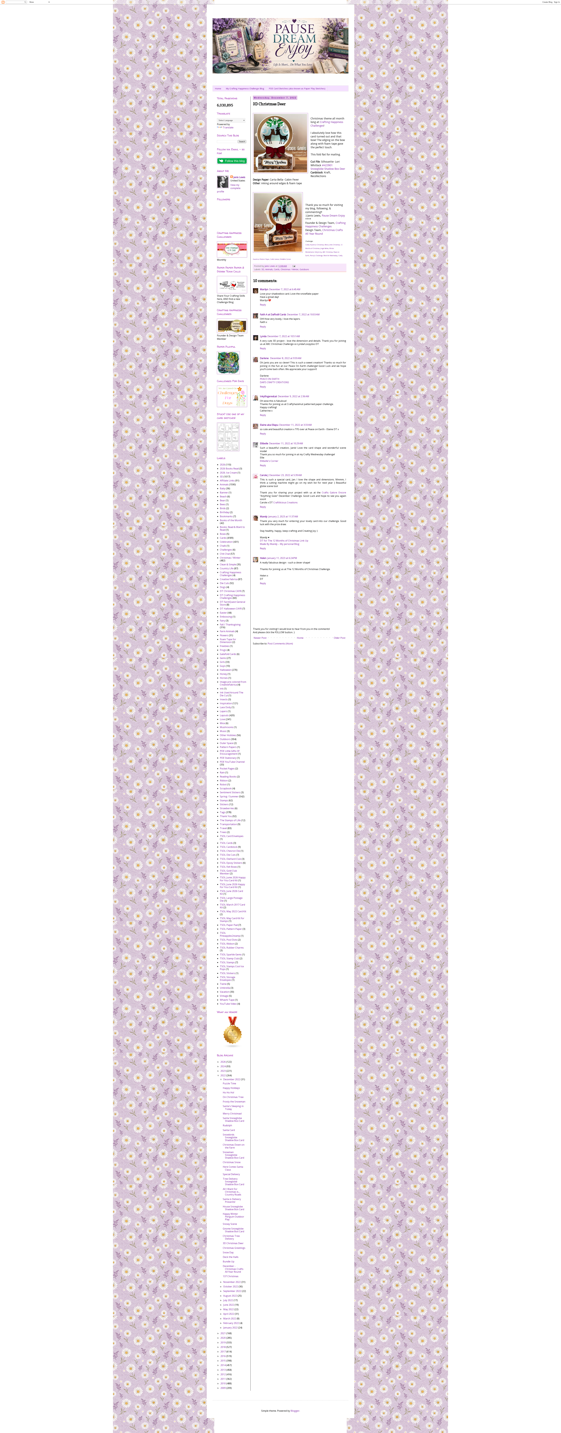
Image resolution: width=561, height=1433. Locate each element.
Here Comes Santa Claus (233, 1168)
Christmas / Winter (289, 269)
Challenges (226, 549)
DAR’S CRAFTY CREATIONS (274, 382)
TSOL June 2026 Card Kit (231, 892)
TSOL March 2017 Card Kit (232, 906)
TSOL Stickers (227, 973)
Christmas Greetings (234, 1248)
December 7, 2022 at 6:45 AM (284, 289)
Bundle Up (228, 1261)
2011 (223, 1379)
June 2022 (229, 1304)
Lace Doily (225, 707)
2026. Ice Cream (228, 472)
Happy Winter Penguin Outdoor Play (233, 1216)
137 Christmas (230, 1276)
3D (262, 269)
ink (221, 688)
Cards (276, 269)
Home (218, 88)
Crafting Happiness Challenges (325, 224)
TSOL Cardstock (228, 847)
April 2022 (229, 1313)
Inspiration (226, 703)
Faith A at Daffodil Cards (273, 314)
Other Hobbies (228, 735)
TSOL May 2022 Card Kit (233, 911)
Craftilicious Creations (285, 502)
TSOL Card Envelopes (231, 836)
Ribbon (224, 780)
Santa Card (229, 1130)
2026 (222, 464)
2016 (223, 1356)
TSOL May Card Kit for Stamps (232, 920)
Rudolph (227, 1125)
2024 (223, 1066)
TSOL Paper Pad (229, 925)
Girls (222, 662)
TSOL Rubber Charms (232, 947)
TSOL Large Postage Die (231, 899)
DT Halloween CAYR (231, 608)
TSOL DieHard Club (230, 859)
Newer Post (260, 637)
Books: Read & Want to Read (232, 528)
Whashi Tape (227, 999)
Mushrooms (226, 727)
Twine (223, 983)
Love (222, 719)
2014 (223, 1365)
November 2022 (232, 1282)
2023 (223, 1070)
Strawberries (227, 808)
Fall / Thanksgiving (230, 624)
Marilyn (264, 289)
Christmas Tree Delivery (231, 1237)
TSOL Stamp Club (229, 958)
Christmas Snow (231, 1162)
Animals (269, 269)
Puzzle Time (229, 1083)
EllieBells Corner (285, 259)
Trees (223, 832)
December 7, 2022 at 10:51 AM (283, 336)
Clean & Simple (228, 564)
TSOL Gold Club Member (228, 872)
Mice (222, 723)
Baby (222, 488)
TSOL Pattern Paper (231, 929)
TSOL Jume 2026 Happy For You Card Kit (233, 879)
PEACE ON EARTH (269, 379)
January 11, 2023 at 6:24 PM (282, 558)
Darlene (264, 358)
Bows (223, 534)
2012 (223, 1374)
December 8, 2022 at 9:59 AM (285, 358)
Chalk (223, 545)
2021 (223, 1333)
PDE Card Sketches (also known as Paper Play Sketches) (297, 88)
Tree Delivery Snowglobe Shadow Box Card (233, 1181)
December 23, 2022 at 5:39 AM (285, 475)
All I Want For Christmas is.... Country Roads (232, 1191)
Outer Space (226, 743)
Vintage (224, 995)
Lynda (263, 336)
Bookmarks (226, 516)
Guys (222, 666)
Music (223, 731)
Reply (263, 304)
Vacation (224, 991)
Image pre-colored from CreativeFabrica (233, 683)
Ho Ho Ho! (228, 1092)
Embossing (226, 616)
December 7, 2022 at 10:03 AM (303, 314)
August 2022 (230, 1295)
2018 (223, 1347)
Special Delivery (231, 1174)
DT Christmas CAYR (230, 591)
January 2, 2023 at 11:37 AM (283, 516)
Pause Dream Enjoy (333, 215)
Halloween (225, 669)
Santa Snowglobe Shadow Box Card (233, 1119)
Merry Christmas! (232, 1113)
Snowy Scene (230, 1224)
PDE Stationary (228, 757)
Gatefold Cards (228, 654)
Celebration (226, 541)
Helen (263, 558)
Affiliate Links (227, 480)
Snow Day (228, 1252)
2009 (223, 1388)
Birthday (224, 512)
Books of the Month (231, 520)
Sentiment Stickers (230, 792)
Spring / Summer (229, 796)
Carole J (264, 475)
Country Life (226, 568)
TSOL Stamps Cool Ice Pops (232, 968)
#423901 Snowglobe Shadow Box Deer (328, 167)
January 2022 (230, 1327)
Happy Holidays (231, 1088)
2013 (223, 1369)
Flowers (224, 635)
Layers (223, 711)
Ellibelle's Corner (269, 461)
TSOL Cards (226, 843)
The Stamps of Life (230, 820)
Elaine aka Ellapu (269, 424)
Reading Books (228, 776)
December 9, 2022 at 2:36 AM (293, 396)
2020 (223, 1337)
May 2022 (228, 1309)
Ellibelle (264, 443)
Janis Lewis (239, 177)
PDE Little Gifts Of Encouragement (229, 752)
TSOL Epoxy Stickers (231, 862)
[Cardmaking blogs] (233, 1047)
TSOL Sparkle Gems (230, 954)
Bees (222, 504)
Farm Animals (227, 631)
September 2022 (232, 1291)
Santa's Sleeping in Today (233, 1107)
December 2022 (232, 1079)
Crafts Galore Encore (334, 492)
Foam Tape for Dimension (228, 641)
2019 (223, 1342)
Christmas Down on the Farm (233, 1146)
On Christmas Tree (233, 1097)
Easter (223, 612)
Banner (224, 492)
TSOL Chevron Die (230, 850)
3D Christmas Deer (233, 1243)
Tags (222, 812)
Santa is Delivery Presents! (232, 1200)
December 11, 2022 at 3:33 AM (295, 424)
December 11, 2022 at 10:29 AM (286, 443)
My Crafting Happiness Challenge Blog (245, 88)
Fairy (222, 620)
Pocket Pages (227, 768)
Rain (222, 772)
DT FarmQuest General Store (232, 603)
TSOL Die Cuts (228, 854)
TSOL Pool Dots (228, 939)
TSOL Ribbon (227, 943)
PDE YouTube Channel (232, 761)
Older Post (339, 637)
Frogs (223, 650)
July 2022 (228, 1300)
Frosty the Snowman (234, 1101)
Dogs (223, 587)
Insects (224, 699)
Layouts (224, 715)
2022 (223, 1075)
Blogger (295, 1410)
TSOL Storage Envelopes (227, 979)
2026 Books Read (229, 468)
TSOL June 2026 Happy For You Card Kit (232, 886)
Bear (222, 500)
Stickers (224, 804)
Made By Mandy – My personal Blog (279, 544)
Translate (228, 127)
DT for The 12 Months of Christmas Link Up (284, 540)
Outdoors (304, 269)
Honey (223, 674)
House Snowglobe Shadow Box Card (233, 1208)
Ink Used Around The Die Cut (231, 694)
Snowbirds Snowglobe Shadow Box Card (233, 1137)
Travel (223, 828)
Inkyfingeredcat (268, 396)
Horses (224, 678)
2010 (223, 1383)
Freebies (224, 646)
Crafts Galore (274, 259)
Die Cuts (224, 583)
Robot (223, 784)
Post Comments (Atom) (280, 643)
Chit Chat (225, 553)
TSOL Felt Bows (228, 866)
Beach (223, 496)
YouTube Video (228, 1003)
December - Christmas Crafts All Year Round (233, 1268)
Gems (223, 658)
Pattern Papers (228, 747)
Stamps (224, 800)
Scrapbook (226, 788)
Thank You (226, 816)
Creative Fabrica (228, 579)
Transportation (228, 824)
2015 (223, 1360)
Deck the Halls (230, 1257)
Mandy (263, 516)
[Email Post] (294, 266)
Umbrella (225, 987)
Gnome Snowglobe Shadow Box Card (233, 1230)
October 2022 (231, 1286)
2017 (223, 1351)
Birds (223, 508)
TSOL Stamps (227, 962)
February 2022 (231, 1323)
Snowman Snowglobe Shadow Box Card (233, 1155)
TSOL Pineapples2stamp (230, 934)
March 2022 (230, 1318)
